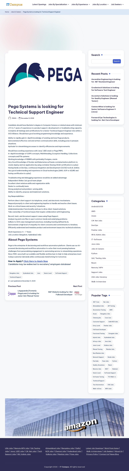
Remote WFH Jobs (21, 448)
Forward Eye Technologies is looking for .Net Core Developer (105, 118)
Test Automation (98, 384)
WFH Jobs (108, 388)
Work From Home (112, 448)
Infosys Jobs (97, 341)
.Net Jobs (106, 302)
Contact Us (104, 454)
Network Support (98, 357)
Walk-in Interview (98, 282)
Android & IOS (97, 206)
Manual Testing (97, 349)
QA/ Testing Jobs (98, 258)
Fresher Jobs (96, 230)
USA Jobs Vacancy (99, 277)
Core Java (108, 318)
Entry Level (96, 325)
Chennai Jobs (60, 451)
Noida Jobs (111, 357)
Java (38, 273)
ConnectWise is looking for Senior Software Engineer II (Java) (103, 109)
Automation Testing (99, 310)
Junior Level (96, 345)
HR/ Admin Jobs (24, 454)
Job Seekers (108, 451)
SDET (106, 369)
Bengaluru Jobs (14, 273)
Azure (93, 216)
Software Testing (98, 377)
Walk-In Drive (97, 388)
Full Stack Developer (99, 329)
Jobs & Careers (16, 12)
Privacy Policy (92, 454)
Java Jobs (95, 244)
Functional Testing (99, 333)
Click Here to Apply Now (35, 261)
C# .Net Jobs (96, 221)
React (93, 263)
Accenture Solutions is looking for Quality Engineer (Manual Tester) (104, 98)
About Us (118, 451)
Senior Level (48, 273)
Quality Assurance (99, 365)
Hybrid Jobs (96, 337)
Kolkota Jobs (51, 454)
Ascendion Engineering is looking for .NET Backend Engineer (105, 80)
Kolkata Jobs (108, 345)
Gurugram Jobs (113, 333)
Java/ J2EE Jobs (17, 451)
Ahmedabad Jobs (98, 306)
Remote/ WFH (97, 268)
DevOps (94, 225)
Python (94, 253)
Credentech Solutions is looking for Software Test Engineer (105, 88)
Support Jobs (96, 272)
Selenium (115, 369)
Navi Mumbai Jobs (98, 353)
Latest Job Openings (94, 448)
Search (95, 54)
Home (7, 12)
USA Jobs (111, 384)
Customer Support (99, 321)
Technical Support (15, 277)
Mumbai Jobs (110, 349)
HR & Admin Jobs (98, 235)
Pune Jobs (105, 361)
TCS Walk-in (112, 377)
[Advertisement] (64, 30)
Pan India (95, 361)
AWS (93, 211)
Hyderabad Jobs (28, 273)
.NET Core (96, 302)
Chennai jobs (97, 318)
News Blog (114, 454)
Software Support (61, 273)
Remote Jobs (97, 369)
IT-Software (96, 239)
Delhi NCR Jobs (113, 321)
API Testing (111, 306)
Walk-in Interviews (94, 451)
